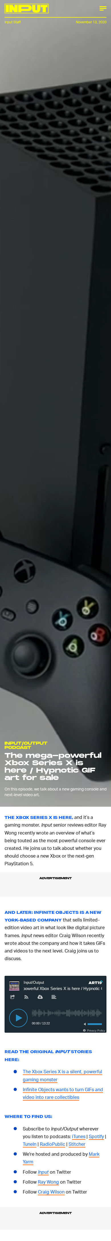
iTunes (78, 1136)
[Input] (27, 8)
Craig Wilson (51, 1192)
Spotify (96, 1136)
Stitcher (77, 1144)
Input (43, 1172)
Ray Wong (48, 1182)
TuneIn (29, 1144)
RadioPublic (52, 1144)
